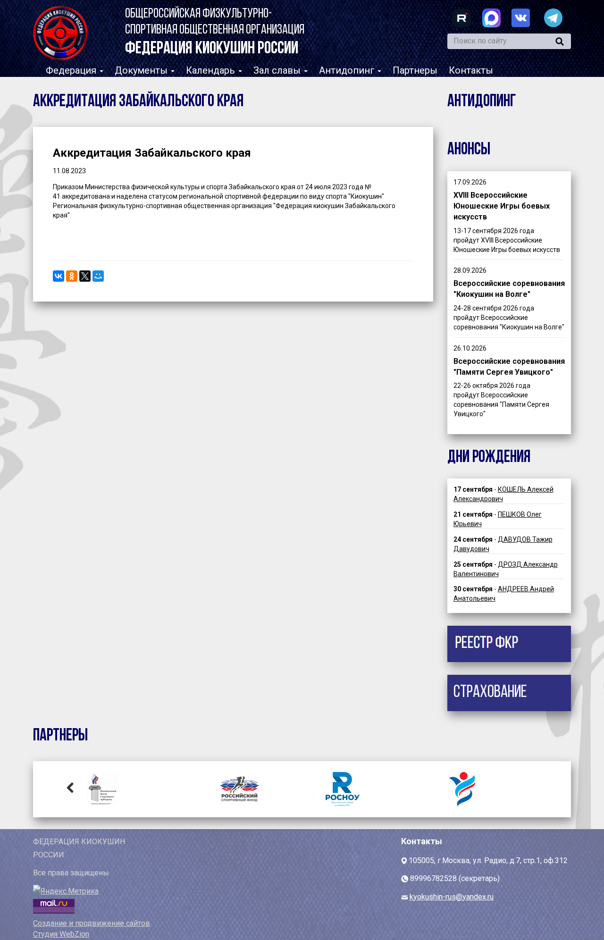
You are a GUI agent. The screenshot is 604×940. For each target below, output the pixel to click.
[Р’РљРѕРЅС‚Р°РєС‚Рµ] (58, 276)
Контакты (471, 70)
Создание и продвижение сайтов (91, 923)
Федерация (72, 70)
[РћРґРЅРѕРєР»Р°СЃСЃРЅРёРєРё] (71, 276)
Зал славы (278, 70)
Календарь (211, 70)
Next (534, 787)
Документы (142, 70)
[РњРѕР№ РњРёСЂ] (98, 276)
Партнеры (415, 70)
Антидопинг (348, 70)
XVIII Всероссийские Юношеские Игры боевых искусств (501, 206)
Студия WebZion (61, 934)
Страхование (490, 692)
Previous (70, 787)
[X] (85, 276)
